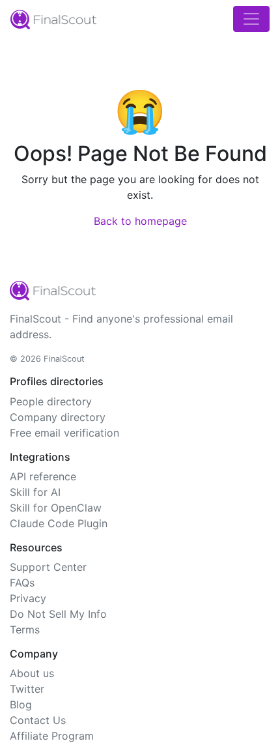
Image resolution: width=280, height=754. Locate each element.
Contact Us (38, 720)
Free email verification (64, 432)
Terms (25, 629)
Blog (21, 704)
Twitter (27, 688)
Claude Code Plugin (58, 523)
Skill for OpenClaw (56, 507)
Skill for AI (35, 492)
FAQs (22, 582)
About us (32, 673)
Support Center (48, 566)
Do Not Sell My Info (58, 613)
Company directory (57, 417)
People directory (51, 401)
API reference (43, 476)
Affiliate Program (52, 735)
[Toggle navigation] (251, 19)
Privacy (28, 598)
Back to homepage (140, 220)
